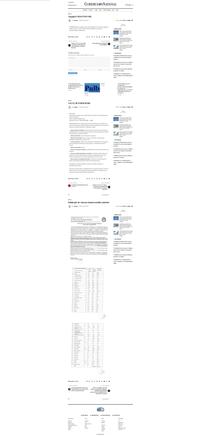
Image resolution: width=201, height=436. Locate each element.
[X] (127, 5)
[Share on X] (122, 20)
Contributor (76, 20)
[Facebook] (126, 5)
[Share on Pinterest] (124, 20)
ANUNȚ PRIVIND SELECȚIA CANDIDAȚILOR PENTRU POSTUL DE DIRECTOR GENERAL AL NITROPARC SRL (75, 86)
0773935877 (92, 28)
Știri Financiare (118, 53)
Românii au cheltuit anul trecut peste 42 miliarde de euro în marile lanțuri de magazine (122, 57)
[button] (75, 2)
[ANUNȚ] (92, 87)
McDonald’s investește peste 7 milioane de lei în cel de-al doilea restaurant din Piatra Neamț (123, 64)
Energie (121, 35)
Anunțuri (70, 13)
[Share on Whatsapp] (125, 20)
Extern (121, 42)
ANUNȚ (86, 93)
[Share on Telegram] (102, 37)
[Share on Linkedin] (127, 20)
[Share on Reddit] (99, 37)
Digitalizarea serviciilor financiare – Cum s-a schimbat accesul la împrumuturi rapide (123, 75)
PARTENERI (120, 418)
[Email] (129, 20)
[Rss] (130, 5)
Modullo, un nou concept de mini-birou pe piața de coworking (122, 69)
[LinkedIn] (129, 5)
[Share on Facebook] (121, 20)
